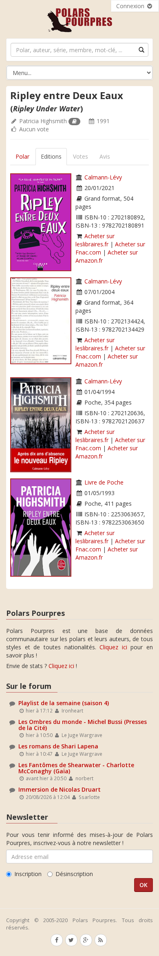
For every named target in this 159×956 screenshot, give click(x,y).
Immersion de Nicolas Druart (59, 789)
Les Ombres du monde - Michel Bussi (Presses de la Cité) (82, 725)
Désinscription (74, 874)
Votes (80, 156)
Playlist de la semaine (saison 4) (63, 703)
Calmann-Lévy (103, 177)
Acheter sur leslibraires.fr (95, 240)
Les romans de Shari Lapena (58, 746)
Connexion (131, 6)
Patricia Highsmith (43, 121)
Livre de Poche (104, 482)
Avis (104, 156)
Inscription (28, 874)
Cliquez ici (113, 647)
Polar (22, 156)
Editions (51, 156)
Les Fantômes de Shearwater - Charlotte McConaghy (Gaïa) (76, 768)
